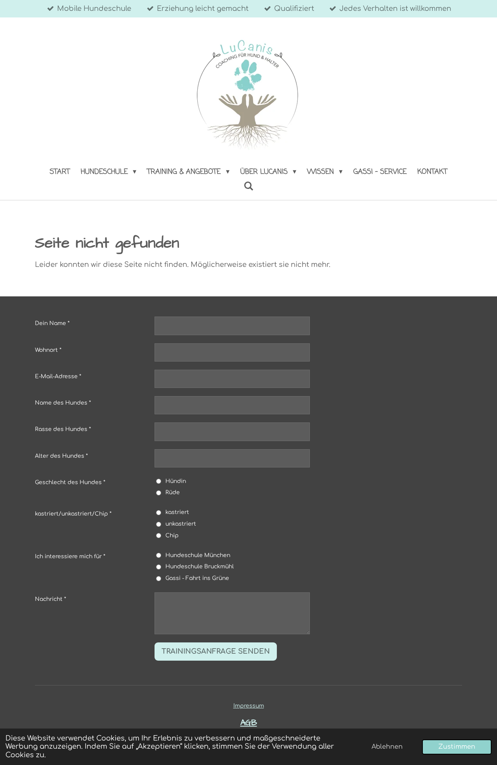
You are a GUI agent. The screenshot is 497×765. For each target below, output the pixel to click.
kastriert (177, 512)
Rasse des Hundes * (63, 429)
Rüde (172, 492)
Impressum (248, 706)
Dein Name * (52, 323)
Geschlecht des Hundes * (70, 482)
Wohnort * (48, 350)
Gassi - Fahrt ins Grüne (197, 578)
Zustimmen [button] (456, 746)
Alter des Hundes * (61, 456)
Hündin (175, 481)
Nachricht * (50, 599)
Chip (172, 535)
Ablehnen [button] (387, 746)
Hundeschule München (197, 555)
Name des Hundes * (63, 403)
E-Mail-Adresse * (58, 376)
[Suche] (248, 186)
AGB (248, 722)
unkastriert (180, 524)
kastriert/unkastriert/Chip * (73, 514)
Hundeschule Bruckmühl (199, 566)
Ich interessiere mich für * (70, 556)
